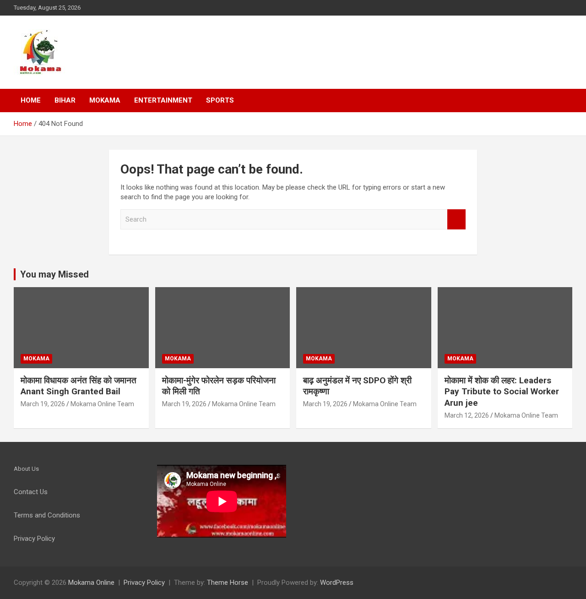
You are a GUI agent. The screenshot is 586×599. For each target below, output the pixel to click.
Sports (220, 100)
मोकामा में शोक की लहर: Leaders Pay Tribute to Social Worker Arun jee (502, 391)
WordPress (336, 582)
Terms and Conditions (47, 515)
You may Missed (54, 274)
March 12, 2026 (467, 415)
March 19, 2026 (43, 404)
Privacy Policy (144, 582)
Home (31, 100)
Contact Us (31, 492)
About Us (26, 468)
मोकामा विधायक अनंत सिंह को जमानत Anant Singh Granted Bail (78, 386)
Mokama (104, 100)
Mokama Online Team (102, 404)
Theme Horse (227, 582)
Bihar (65, 100)
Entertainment (163, 100)
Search (456, 219)
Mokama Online (91, 582)
